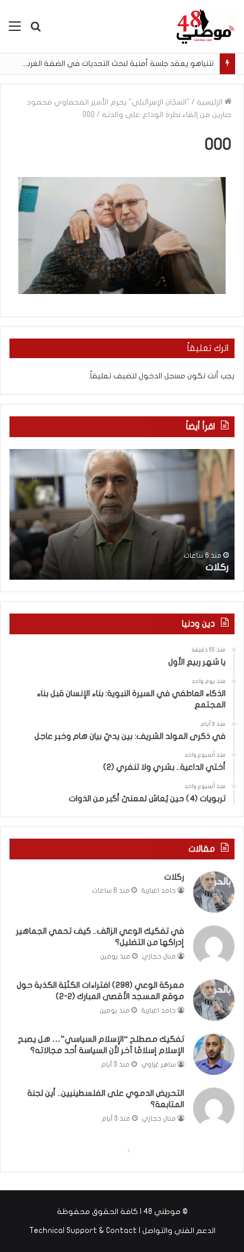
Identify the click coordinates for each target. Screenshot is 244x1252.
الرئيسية (210, 102)
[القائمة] (15, 30)
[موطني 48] (205, 26)
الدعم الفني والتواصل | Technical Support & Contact (122, 1230)
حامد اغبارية (159, 890)
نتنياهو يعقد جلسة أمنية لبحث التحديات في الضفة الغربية (116, 63)
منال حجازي (159, 956)
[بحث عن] (35, 30)
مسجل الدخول (162, 376)
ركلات (217, 567)
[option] (122, 514)
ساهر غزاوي (159, 1064)
